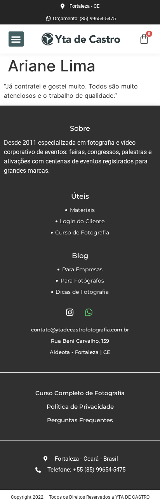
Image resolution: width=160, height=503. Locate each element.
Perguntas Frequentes (80, 420)
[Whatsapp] (88, 312)
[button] (16, 39)
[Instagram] (69, 312)
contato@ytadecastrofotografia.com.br (80, 329)
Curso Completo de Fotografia (80, 393)
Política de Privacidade (80, 406)
